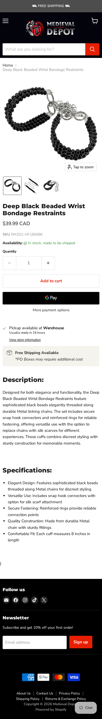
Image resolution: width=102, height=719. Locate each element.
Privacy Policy (69, 693)
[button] (12, 186)
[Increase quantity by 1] (48, 263)
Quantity (9, 252)
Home (8, 65)
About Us (23, 693)
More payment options (51, 310)
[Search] (92, 49)
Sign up (80, 642)
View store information (25, 340)
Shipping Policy (27, 699)
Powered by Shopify (51, 709)
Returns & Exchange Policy (65, 699)
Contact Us (44, 693)
